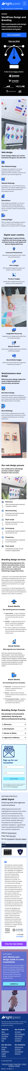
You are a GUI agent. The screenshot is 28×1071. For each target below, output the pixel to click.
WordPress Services (9, 8)
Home (2, 8)
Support (24, 839)
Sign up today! (14, 778)
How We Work (5, 1034)
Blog (2, 1040)
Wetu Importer (19, 1036)
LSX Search (18, 1040)
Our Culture (4, 1036)
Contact (17, 1066)
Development (11, 839)
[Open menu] (24, 4)
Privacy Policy (15, 786)
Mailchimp (17, 1053)
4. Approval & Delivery (10, 737)
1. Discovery (6, 724)
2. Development (8, 729)
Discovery (18, 839)
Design (3, 1049)
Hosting (3, 1056)
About (3, 1032)
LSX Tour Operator (20, 1034)
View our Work (14, 41)
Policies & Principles (7, 1064)
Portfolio (3, 1038)
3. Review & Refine (9, 733)
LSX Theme (18, 1032)
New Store (13, 836)
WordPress (18, 1049)
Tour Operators (19, 1051)
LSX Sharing (18, 1038)
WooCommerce (11, 833)
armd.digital (19, 936)
